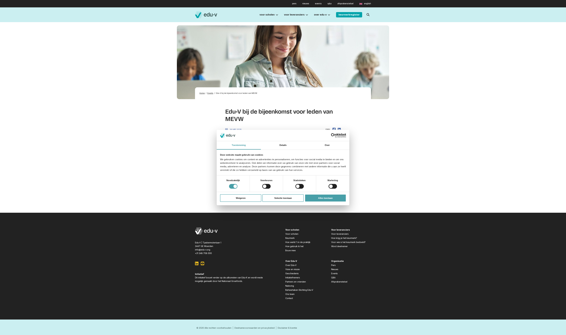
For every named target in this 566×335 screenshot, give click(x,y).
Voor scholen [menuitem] (267, 14)
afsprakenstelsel (345, 4)
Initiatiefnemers (292, 277)
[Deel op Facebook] (334, 129)
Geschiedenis (292, 273)
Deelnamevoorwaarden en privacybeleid (255, 328)
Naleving (289, 286)
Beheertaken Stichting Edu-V (299, 290)
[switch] (266, 186)
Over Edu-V (291, 265)
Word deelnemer (339, 246)
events (318, 4)
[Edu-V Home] (206, 14)
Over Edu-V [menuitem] (320, 14)
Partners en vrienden (295, 281)
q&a (329, 4)
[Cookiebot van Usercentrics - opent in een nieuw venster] (333, 135)
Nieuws (334, 269)
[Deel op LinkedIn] (339, 129)
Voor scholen (291, 234)
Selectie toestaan (283, 198)
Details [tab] (283, 145)
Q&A (333, 277)
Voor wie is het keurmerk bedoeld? (348, 242)
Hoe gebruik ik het (294, 246)
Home (202, 93)
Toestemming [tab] (239, 145)
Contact (289, 298)
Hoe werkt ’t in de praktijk (297, 242)
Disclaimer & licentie (287, 328)
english (367, 4)
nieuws (305, 4)
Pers (333, 265)
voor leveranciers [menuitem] (294, 14)
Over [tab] (327, 145)
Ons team (289, 294)
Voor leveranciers (340, 234)
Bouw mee (290, 250)
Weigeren (241, 198)
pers (294, 4)
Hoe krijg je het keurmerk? (344, 238)
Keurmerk (290, 238)
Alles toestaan (325, 198)
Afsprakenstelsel (339, 281)
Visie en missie (292, 269)
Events (210, 93)
